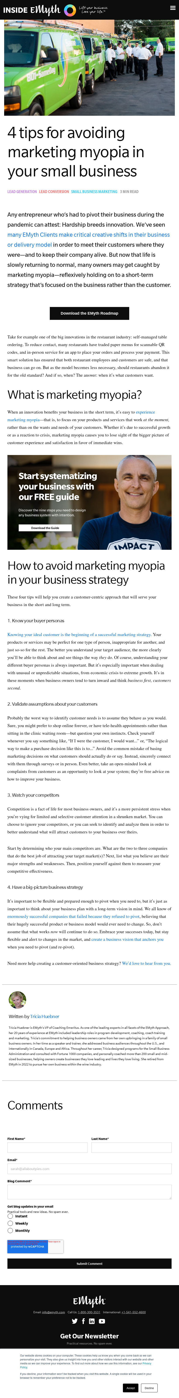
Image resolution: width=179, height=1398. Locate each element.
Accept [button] (131, 1388)
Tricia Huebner (44, 1016)
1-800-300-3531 (89, 1312)
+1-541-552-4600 (134, 1312)
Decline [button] (149, 1388)
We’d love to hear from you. (146, 963)
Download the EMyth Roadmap (89, 313)
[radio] (89, 1216)
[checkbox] (89, 1223)
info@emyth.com (53, 1312)
